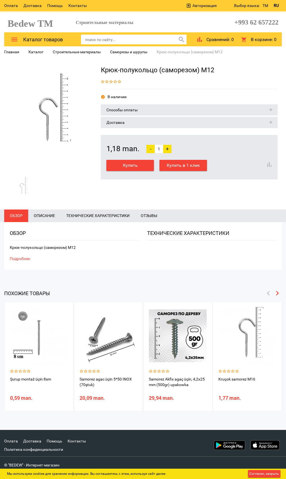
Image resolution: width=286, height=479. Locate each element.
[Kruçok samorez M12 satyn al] (48, 117)
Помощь (55, 5)
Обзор (16, 215)
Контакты (77, 5)
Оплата (11, 5)
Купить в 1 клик (183, 165)
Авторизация (204, 5)
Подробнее (20, 258)
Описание (44, 215)
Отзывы (149, 215)
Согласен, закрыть (264, 474)
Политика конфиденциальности (33, 449)
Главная (11, 52)
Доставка (32, 5)
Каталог (36, 52)
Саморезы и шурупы (128, 52)
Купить (130, 165)
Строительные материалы (77, 52)
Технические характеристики (98, 215)
